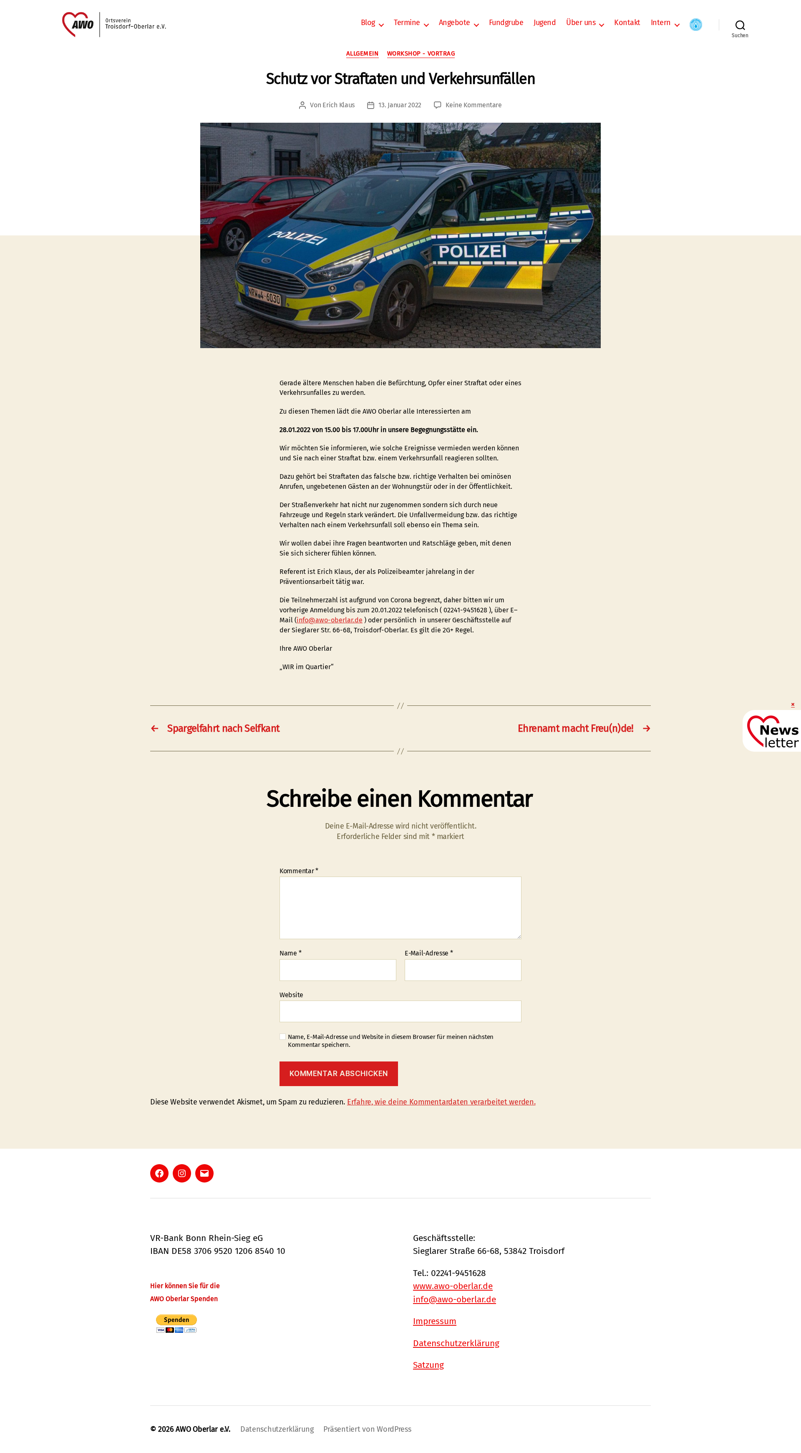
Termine (407, 22)
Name (290, 953)
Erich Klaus (338, 105)
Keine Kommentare (474, 105)
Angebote (454, 22)
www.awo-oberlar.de (453, 1286)
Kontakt (627, 22)
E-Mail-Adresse (429, 953)
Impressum (434, 1321)
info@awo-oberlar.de (330, 620)
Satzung (428, 1365)
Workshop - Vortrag (421, 53)
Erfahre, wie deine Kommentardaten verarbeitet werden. (441, 1102)
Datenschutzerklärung (456, 1343)
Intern (661, 22)
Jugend (545, 22)
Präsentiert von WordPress (367, 1429)
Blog (368, 22)
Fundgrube (506, 22)
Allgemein (362, 53)
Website (291, 994)
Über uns (580, 22)
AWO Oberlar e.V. (203, 1429)
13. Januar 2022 (399, 105)
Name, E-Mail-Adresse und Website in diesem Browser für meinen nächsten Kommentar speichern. (391, 1041)
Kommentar (299, 871)
